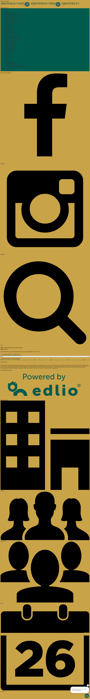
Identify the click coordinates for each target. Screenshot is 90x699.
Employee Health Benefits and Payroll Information (16, 65)
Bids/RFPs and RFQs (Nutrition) (13, 18)
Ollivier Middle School (10, 45)
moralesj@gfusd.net (55, 368)
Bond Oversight (9, 19)
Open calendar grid (16, 358)
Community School (10, 51)
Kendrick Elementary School (12, 43)
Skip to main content (5, 1)
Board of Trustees (9, 26)
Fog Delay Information (10, 23)
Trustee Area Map (9, 31)
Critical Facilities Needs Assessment (13, 20)
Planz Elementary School (11, 48)
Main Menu (3, 8)
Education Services (10, 57)
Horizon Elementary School (11, 42)
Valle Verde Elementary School (12, 50)
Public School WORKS (11, 62)
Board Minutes (9, 28)
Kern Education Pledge (10, 21)
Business (7, 55)
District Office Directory (11, 12)
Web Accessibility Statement (6, 370)
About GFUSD (9, 69)
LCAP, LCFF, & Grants (11, 32)
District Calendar (9, 13)
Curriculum (8, 56)
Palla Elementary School (11, 46)
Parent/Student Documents (11, 24)
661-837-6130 (49, 368)
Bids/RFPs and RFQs (10, 17)
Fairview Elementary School (12, 38)
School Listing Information (11, 36)
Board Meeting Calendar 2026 (12, 30)
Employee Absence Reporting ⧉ (12, 64)
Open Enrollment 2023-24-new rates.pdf (9, 354)
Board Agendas (9, 27)
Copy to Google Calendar (6, 355)
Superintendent (9, 53)
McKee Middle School (10, 44)
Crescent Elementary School (12, 37)
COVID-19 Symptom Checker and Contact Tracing (16, 67)
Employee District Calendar (11, 63)
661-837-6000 (82, 367)
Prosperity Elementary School (12, 49)
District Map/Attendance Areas (12, 14)
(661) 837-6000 (4, 361)
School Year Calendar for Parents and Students (15, 15)
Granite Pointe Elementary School (13, 39)
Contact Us (8, 70)
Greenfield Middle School (11, 40)
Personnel (8, 58)
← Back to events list (5, 358)
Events (2, 356)
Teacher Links (9, 61)
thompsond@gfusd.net (4, 368)
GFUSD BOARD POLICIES (12, 33)
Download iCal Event (17, 355)
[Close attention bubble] (88, 685)
